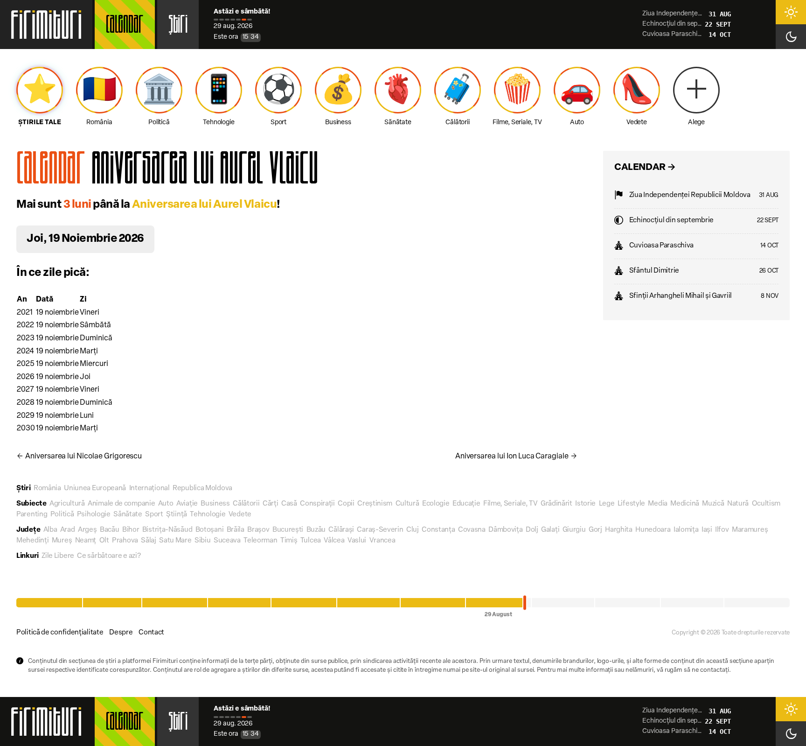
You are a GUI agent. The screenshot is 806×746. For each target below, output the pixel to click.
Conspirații (317, 503)
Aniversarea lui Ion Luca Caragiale (516, 456)
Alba (50, 530)
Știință (176, 514)
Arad (67, 530)
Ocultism (766, 503)
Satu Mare (175, 540)
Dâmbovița (505, 530)
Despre (120, 632)
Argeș (87, 530)
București (287, 530)
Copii (346, 503)
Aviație (187, 503)
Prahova (125, 540)
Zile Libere (58, 556)
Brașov (258, 530)
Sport (154, 514)
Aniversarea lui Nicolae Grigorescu (79, 456)
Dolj (532, 530)
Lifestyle (631, 503)
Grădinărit (556, 503)
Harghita (618, 530)
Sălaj (148, 540)
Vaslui (356, 540)
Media (657, 503)
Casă (289, 503)
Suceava (227, 540)
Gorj (595, 530)
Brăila (235, 530)
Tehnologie (207, 514)
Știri (178, 27)
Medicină (684, 503)
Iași (707, 530)
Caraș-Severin (380, 530)
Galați (550, 530)
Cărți (270, 503)
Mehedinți (32, 540)
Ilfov (722, 530)
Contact (151, 632)
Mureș (62, 540)
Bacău (109, 530)
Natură (738, 503)
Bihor (130, 530)
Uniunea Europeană (95, 488)
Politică (62, 514)
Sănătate (127, 514)
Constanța (438, 530)
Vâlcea (334, 540)
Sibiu (203, 540)
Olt (104, 540)
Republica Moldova (202, 488)
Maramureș (750, 530)
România (47, 488)
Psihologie (94, 514)
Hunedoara (652, 530)
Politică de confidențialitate (59, 632)
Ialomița (686, 530)
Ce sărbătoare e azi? (108, 556)
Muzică (713, 503)
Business (215, 503)
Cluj (412, 530)
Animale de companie (121, 503)
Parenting (31, 514)
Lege (607, 503)
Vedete (240, 514)
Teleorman (260, 540)
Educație (466, 503)
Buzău (316, 530)
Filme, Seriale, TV (510, 503)
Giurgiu (574, 530)
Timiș (289, 540)
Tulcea (310, 540)
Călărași (341, 530)
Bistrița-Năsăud (167, 530)
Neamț (86, 540)
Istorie (585, 503)
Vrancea (382, 540)
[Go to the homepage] (46, 24)
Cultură (407, 503)
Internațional (149, 488)
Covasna (472, 530)
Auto (166, 503)
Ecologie (436, 503)
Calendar (125, 27)
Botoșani (209, 530)
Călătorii (246, 503)
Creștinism (374, 503)
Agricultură (67, 503)
